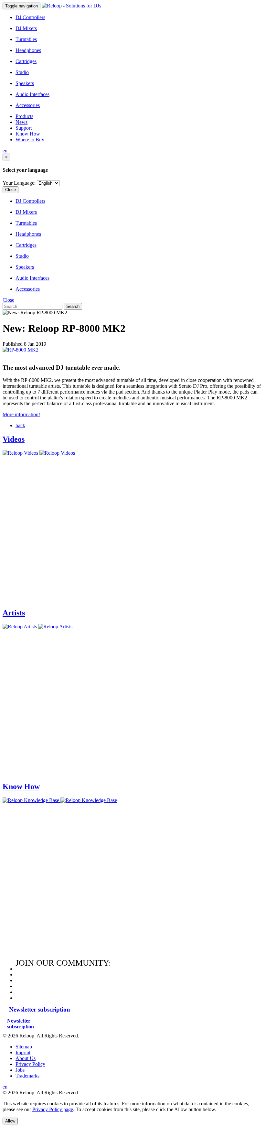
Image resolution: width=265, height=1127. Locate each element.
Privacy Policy (30, 1064)
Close (10, 189)
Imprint (23, 1052)
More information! (21, 414)
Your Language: (19, 183)
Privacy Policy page (52, 1109)
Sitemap (24, 1046)
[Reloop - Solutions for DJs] (71, 5)
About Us (26, 1058)
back (20, 425)
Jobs (20, 1070)
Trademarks (27, 1075)
